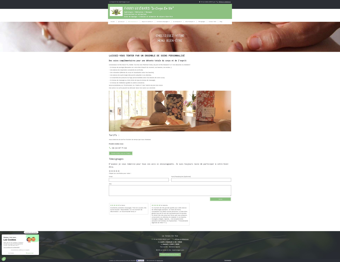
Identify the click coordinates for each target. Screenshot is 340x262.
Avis (110, 184)
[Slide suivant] (229, 111)
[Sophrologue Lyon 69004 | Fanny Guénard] (116, 11)
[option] (170, 111)
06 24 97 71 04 (119, 148)
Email (111, 176)
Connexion (227, 260)
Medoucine (160, 260)
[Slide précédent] (111, 111)
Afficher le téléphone (225, 2)
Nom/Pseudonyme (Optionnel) (181, 176)
